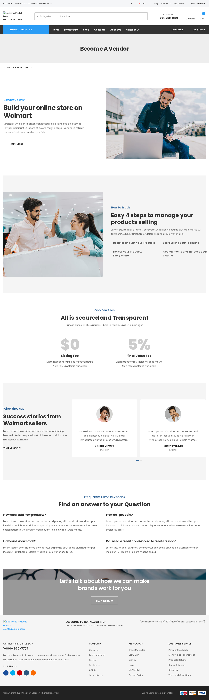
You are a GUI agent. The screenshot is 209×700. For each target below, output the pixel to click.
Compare (99, 29)
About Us (115, 29)
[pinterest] (33, 673)
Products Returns (177, 659)
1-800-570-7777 (15, 648)
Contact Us (166, 4)
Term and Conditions (180, 675)
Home (55, 29)
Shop (86, 29)
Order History (96, 675)
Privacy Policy (136, 675)
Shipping (173, 670)
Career (93, 660)
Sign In (132, 659)
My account (179, 4)
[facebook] (5, 673)
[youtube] (26, 673)
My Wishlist (134, 670)
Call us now (166, 14)
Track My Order (137, 650)
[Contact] (157, 16)
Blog (156, 4)
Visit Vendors (12, 448)
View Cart (134, 654)
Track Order (176, 29)
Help (131, 665)
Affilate (92, 670)
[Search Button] (144, 16)
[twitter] (12, 673)
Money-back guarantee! (182, 654)
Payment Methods (178, 650)
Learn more (16, 144)
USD (131, 3)
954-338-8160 (169, 18)
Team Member (97, 655)
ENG (143, 3)
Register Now (104, 600)
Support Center (177, 665)
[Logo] (15, 16)
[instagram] (19, 673)
